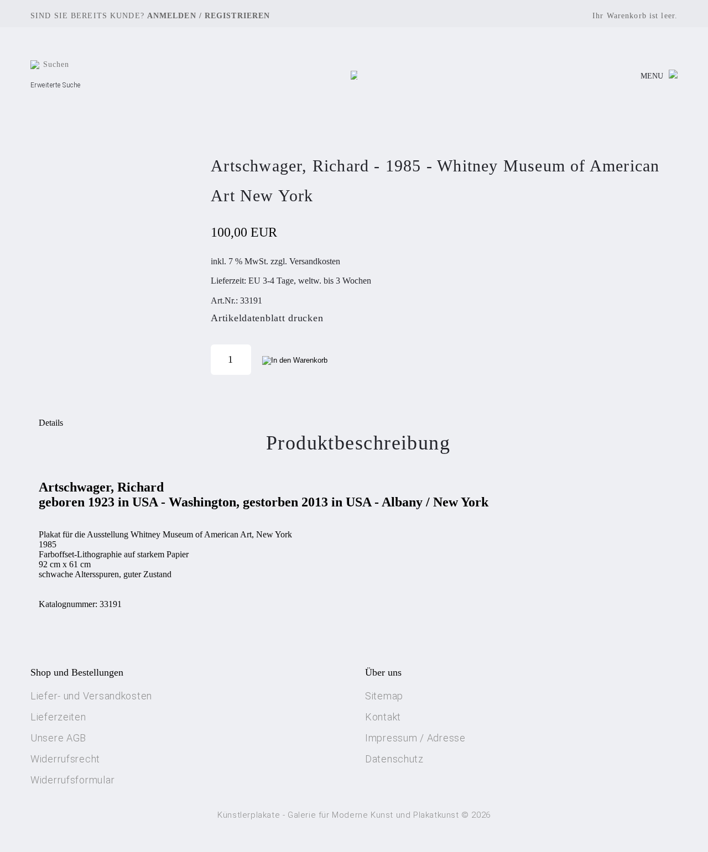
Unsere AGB (58, 738)
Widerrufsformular (72, 780)
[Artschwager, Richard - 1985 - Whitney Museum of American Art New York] (116, 262)
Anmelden (171, 16)
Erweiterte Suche (55, 85)
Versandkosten (314, 261)
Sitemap (384, 696)
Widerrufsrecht (65, 759)
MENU (652, 76)
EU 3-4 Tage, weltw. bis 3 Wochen (309, 280)
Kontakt (383, 717)
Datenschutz (394, 759)
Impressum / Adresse (415, 738)
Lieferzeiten (58, 717)
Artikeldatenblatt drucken (267, 317)
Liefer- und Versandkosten (91, 696)
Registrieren (237, 16)
